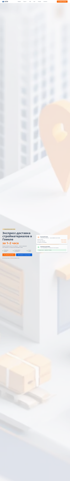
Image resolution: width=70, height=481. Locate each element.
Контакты (45, 1)
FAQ (30, 1)
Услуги (24, 1)
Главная (19, 1)
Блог (34, 1)
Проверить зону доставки (24, 254)
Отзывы (39, 1)
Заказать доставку (9, 254)
